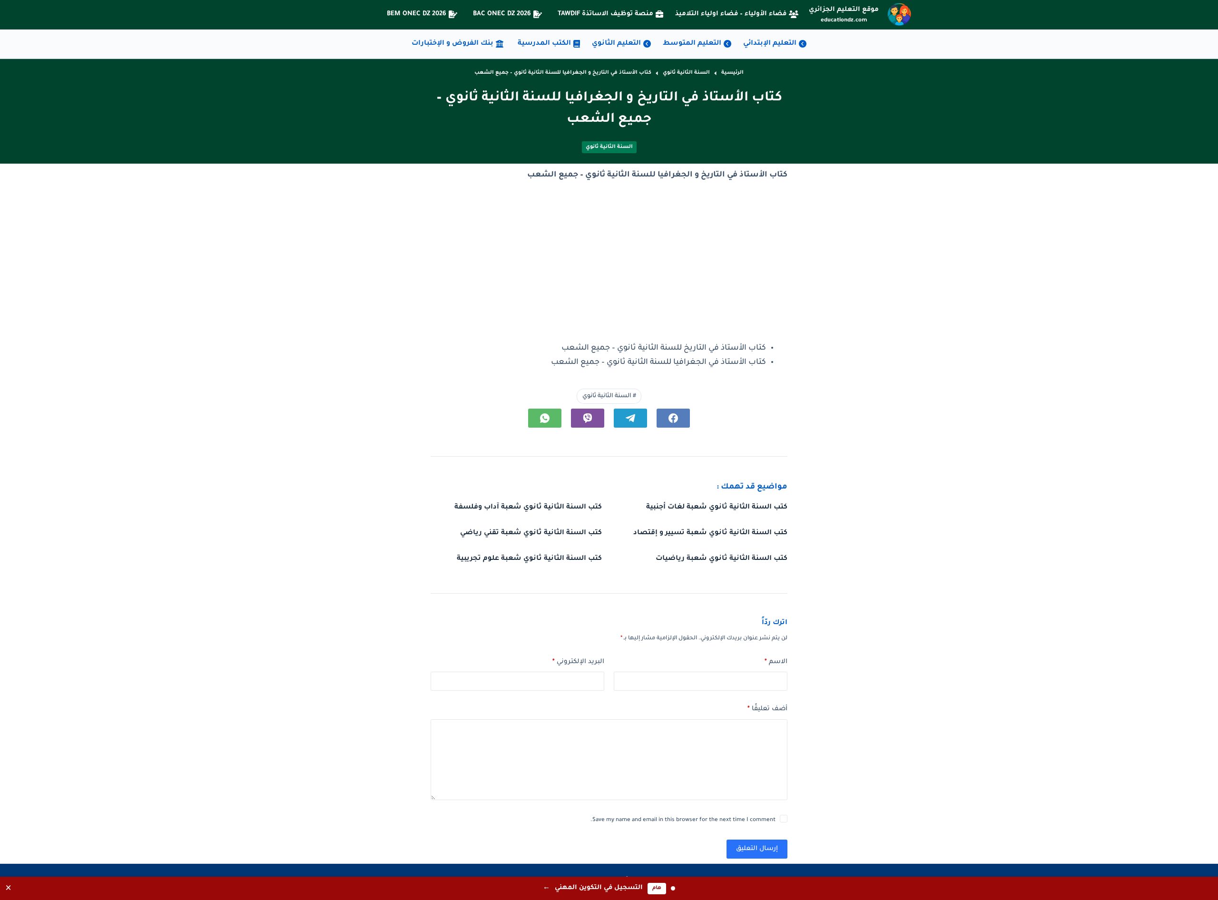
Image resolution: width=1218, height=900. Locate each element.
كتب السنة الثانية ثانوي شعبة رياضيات (721, 559)
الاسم (776, 661)
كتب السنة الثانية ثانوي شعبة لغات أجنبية (716, 507)
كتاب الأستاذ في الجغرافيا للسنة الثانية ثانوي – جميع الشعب (658, 362)
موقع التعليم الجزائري (844, 9)
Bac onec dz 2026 (502, 14)
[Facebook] (673, 418)
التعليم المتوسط (692, 44)
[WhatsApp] (544, 418)
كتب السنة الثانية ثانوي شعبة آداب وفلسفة (528, 507)
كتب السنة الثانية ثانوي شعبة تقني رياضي (531, 533)
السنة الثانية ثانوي (609, 147)
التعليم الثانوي (616, 44)
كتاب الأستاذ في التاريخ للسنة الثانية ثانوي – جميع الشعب (663, 348)
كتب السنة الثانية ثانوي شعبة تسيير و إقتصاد (710, 533)
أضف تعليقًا (767, 709)
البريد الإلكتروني (578, 661)
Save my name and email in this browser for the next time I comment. (683, 820)
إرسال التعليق (757, 848)
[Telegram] (630, 418)
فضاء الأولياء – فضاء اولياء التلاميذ (730, 14)
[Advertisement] (609, 262)
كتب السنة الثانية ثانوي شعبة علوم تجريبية (529, 559)
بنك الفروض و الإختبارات (452, 44)
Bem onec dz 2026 (416, 14)
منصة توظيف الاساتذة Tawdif (605, 14)
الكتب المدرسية (544, 44)
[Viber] (587, 418)
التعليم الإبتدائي (769, 44)
